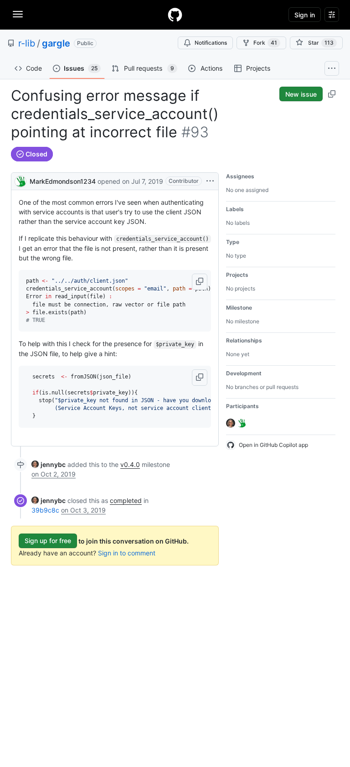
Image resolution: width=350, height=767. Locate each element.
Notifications (211, 42)
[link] (48, 464)
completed (126, 500)
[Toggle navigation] (18, 14)
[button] (199, 282)
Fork (265, 42)
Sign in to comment (126, 553)
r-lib (26, 43)
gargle (56, 43)
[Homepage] (175, 14)
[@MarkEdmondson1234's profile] (20, 180)
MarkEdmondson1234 (63, 181)
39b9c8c (45, 510)
